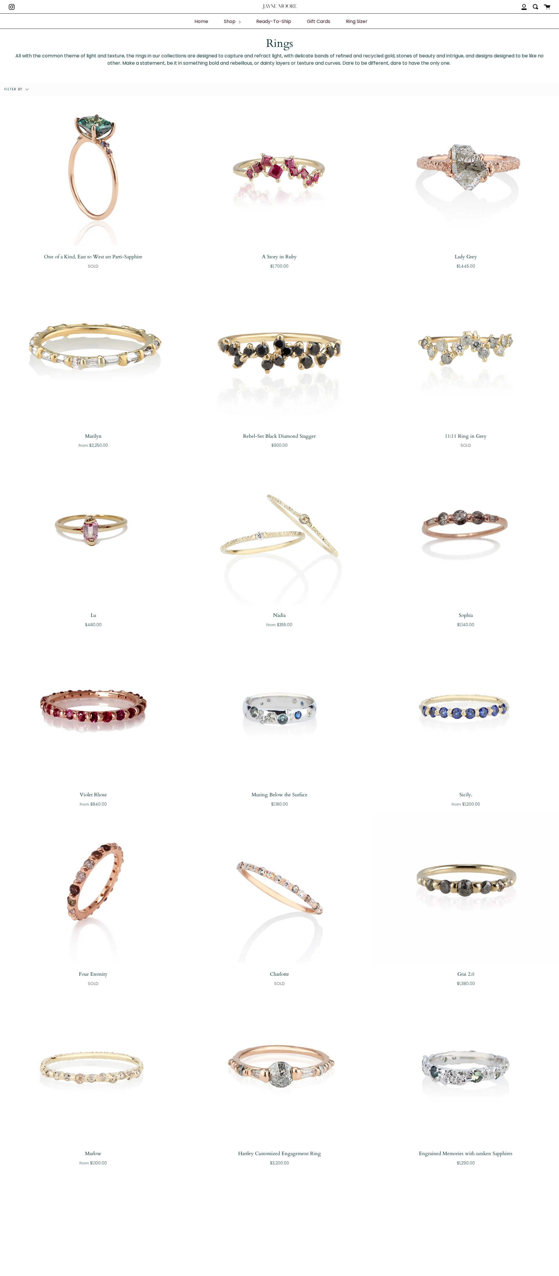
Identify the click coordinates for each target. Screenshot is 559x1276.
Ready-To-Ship (273, 21)
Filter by (14, 89)
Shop (230, 21)
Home (201, 21)
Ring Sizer (356, 21)
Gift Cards (318, 21)
